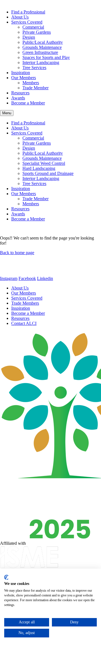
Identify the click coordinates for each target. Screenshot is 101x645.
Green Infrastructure (40, 52)
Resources (20, 92)
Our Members (23, 77)
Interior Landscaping (40, 62)
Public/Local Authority (42, 42)
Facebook (27, 278)
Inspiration (20, 72)
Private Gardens (36, 32)
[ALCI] (32, 273)
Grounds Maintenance (42, 47)
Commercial (33, 27)
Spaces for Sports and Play (46, 57)
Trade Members (25, 303)
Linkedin (45, 278)
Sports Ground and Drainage (48, 173)
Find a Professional (28, 12)
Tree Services (34, 67)
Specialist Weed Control (43, 163)
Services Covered (26, 22)
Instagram (8, 278)
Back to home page (17, 252)
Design (28, 37)
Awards (18, 97)
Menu (6, 113)
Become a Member (28, 103)
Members (30, 82)
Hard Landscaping (38, 168)
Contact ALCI (23, 323)
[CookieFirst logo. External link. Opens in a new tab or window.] (6, 577)
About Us (20, 17)
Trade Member (35, 87)
